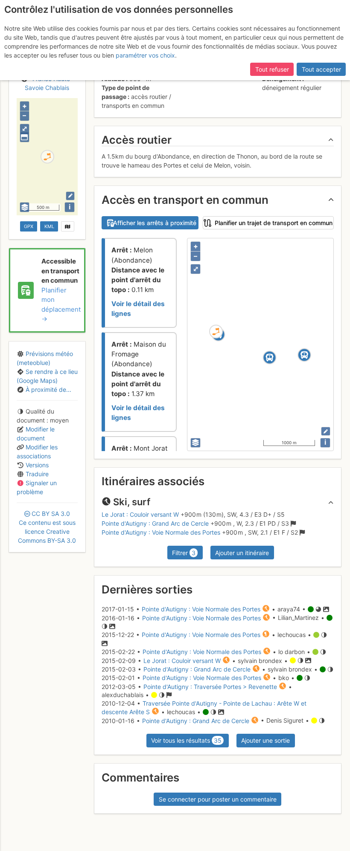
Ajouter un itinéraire (242, 552)
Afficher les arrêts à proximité (154, 222)
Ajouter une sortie (265, 740)
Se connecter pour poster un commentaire (218, 799)
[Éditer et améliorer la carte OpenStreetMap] (70, 196)
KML (49, 226)
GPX (28, 226)
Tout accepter (321, 69)
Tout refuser (272, 69)
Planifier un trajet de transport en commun (273, 222)
